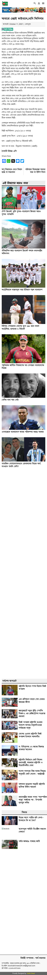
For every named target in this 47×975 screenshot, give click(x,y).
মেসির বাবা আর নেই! (10, 400)
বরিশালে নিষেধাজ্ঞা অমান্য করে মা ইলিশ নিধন (35, 170)
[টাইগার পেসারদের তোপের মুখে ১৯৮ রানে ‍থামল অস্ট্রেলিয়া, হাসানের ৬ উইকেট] (23, 323)
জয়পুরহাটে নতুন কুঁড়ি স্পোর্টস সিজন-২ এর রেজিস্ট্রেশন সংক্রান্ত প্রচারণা (32, 713)
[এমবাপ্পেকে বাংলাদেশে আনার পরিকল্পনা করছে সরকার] (23, 429)
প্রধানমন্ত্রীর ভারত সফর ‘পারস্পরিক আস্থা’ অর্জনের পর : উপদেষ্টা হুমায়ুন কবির (33, 800)
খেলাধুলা (28, 24)
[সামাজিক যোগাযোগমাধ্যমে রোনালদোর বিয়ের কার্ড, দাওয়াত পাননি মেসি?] (23, 461)
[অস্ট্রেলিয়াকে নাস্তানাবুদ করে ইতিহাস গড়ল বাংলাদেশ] (23, 287)
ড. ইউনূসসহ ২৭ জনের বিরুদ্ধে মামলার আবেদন (31, 748)
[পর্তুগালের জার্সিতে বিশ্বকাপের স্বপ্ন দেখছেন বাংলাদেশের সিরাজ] (23, 362)
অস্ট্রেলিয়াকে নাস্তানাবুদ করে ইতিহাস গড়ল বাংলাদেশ (22, 289)
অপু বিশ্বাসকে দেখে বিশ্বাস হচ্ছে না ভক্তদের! (12, 170)
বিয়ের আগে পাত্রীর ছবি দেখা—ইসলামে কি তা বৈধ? (31, 819)
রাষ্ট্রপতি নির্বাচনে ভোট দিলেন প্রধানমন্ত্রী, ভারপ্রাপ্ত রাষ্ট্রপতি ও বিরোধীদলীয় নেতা (31, 762)
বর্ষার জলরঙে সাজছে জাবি (29, 841)
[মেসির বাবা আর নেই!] (23, 397)
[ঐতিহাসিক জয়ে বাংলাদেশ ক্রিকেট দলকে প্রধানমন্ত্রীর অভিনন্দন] (23, 248)
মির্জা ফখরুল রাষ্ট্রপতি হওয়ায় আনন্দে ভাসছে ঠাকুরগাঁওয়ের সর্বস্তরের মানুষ (30, 725)
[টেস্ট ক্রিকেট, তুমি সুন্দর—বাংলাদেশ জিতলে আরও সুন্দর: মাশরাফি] (23, 209)
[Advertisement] (23, 573)
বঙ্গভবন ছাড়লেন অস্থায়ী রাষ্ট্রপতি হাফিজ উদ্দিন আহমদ (32, 785)
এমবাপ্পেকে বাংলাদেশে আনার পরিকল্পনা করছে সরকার (23, 432)
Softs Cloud (31, 973)
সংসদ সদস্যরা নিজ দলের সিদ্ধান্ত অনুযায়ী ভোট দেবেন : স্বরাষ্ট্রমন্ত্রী (32, 772)
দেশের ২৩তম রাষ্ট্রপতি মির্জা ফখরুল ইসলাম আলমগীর (30, 735)
